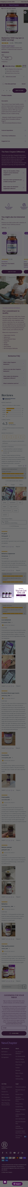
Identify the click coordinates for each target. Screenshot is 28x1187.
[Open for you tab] (5, 1182)
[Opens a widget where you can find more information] (17, 1184)
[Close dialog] (0, 585)
